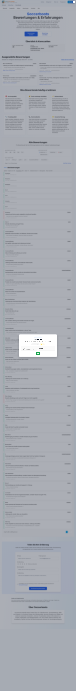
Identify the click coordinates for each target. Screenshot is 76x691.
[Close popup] (74, 2)
